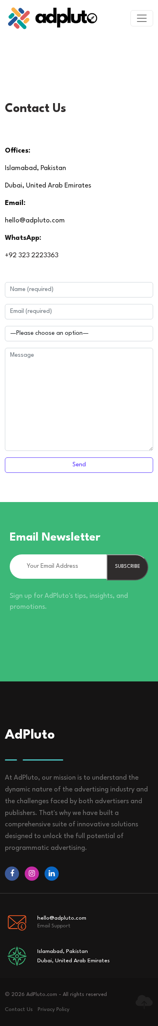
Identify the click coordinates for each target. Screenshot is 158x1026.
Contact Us (19, 1009)
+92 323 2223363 (31, 255)
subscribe (127, 566)
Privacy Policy (53, 1009)
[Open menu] (141, 18)
